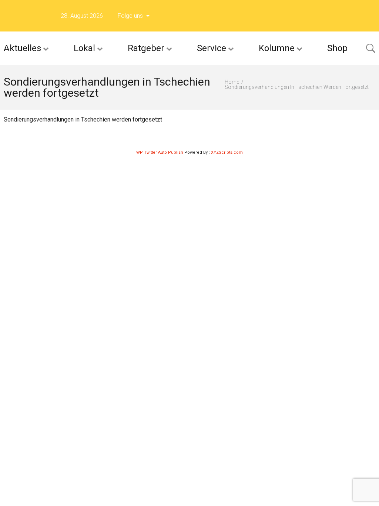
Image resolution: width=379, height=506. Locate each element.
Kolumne (277, 48)
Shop (337, 48)
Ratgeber (146, 48)
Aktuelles (22, 48)
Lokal (84, 48)
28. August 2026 (82, 15)
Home (232, 82)
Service (211, 48)
